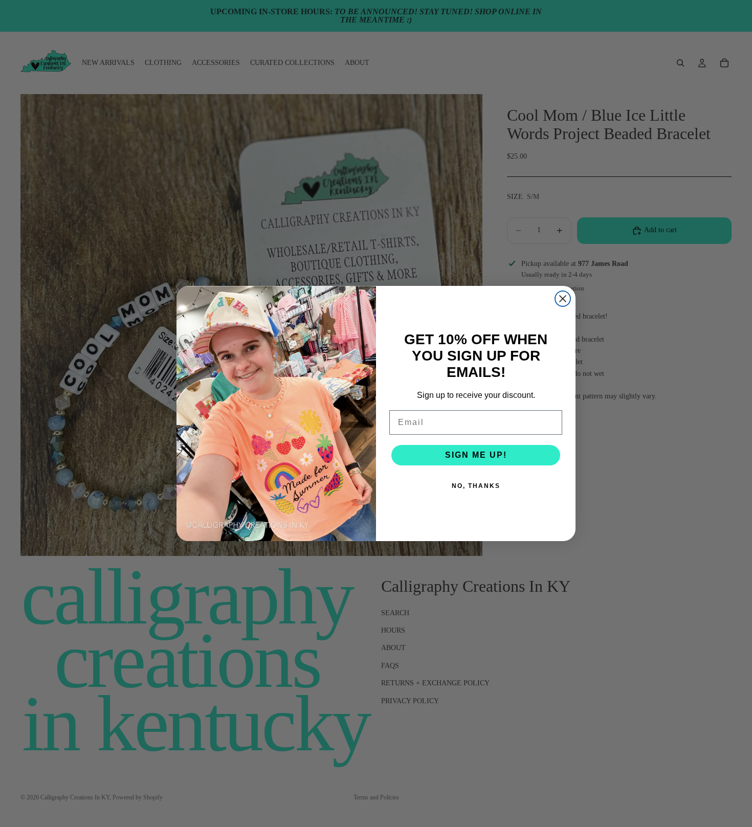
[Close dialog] (562, 298)
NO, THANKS (476, 485)
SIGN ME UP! (476, 455)
